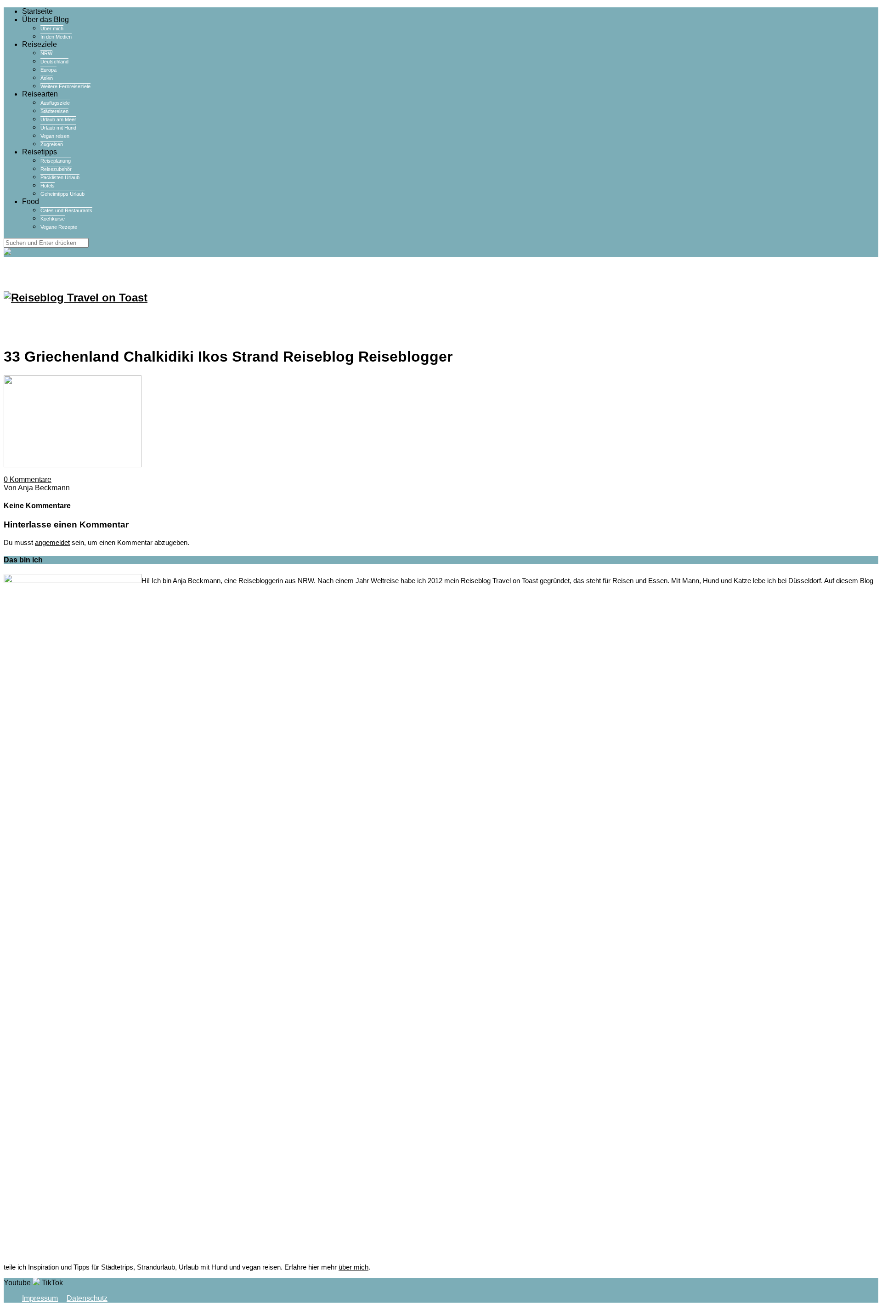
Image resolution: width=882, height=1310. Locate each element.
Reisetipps (39, 152)
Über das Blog (45, 19)
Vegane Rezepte (58, 227)
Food (30, 201)
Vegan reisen (54, 136)
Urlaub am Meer (58, 119)
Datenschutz (87, 1298)
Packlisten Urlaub (59, 177)
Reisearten (40, 94)
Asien (46, 78)
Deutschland (54, 61)
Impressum (40, 1298)
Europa (48, 70)
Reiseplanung (55, 161)
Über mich (51, 28)
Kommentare (27, 479)
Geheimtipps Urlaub (62, 194)
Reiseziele (39, 44)
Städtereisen (54, 111)
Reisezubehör (56, 169)
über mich (353, 1267)
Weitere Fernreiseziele (65, 86)
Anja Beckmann (44, 488)
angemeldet (52, 542)
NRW (46, 53)
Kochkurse (52, 218)
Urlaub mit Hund (58, 127)
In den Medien (56, 37)
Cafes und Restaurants (66, 210)
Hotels (47, 185)
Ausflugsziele (55, 103)
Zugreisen (51, 144)
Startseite (37, 11)
